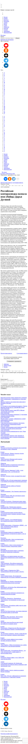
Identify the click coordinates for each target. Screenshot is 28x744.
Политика (6, 21)
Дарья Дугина (7, 365)
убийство (6, 364)
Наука (5, 24)
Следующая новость (17, 182)
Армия (5, 22)
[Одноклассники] (6, 52)
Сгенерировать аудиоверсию (14, 361)
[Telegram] (14, 179)
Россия (5, 17)
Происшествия (8, 32)
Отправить (3, 388)
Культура (6, 20)
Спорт (5, 25)
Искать (17, 38)
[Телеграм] (6, 62)
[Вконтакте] (6, 67)
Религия (6, 28)
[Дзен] (6, 57)
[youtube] (6, 47)
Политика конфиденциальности (9, 733)
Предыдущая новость (6, 182)
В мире (6, 18)
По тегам (3, 35)
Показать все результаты (7, 39)
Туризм (6, 29)
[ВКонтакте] (5, 179)
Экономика (7, 31)
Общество (6, 27)
